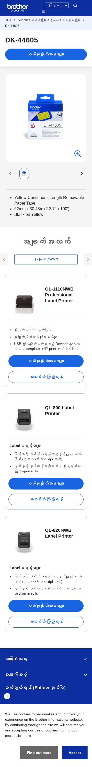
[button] (10, 174)
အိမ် (8, 20)
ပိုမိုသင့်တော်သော (46, 259)
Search (75, 5)
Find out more (39, 753)
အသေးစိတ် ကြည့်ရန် (46, 377)
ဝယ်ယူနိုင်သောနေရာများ (46, 54)
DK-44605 (12, 26)
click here (23, 735)
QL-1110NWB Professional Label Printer (59, 294)
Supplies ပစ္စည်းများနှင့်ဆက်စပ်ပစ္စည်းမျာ (49, 20)
